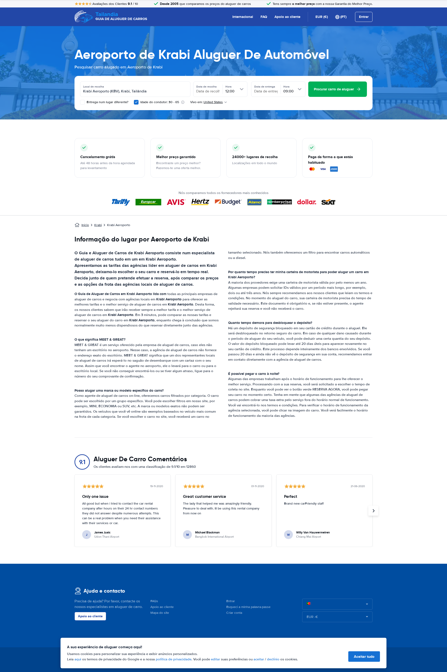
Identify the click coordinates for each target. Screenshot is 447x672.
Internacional (242, 16)
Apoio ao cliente (287, 16)
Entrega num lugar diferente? (107, 102)
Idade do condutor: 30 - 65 (159, 102)
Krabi (98, 225)
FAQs (154, 601)
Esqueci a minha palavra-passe (248, 607)
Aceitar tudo (364, 656)
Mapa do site (159, 613)
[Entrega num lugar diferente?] (82, 102)
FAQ (264, 16)
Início (85, 225)
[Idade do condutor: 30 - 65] (136, 102)
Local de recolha (93, 87)
